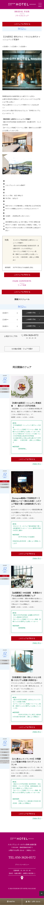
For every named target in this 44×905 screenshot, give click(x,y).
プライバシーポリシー (22, 864)
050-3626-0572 (31, 335)
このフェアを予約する (22, 24)
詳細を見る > (37, 464)
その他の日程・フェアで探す (22, 349)
